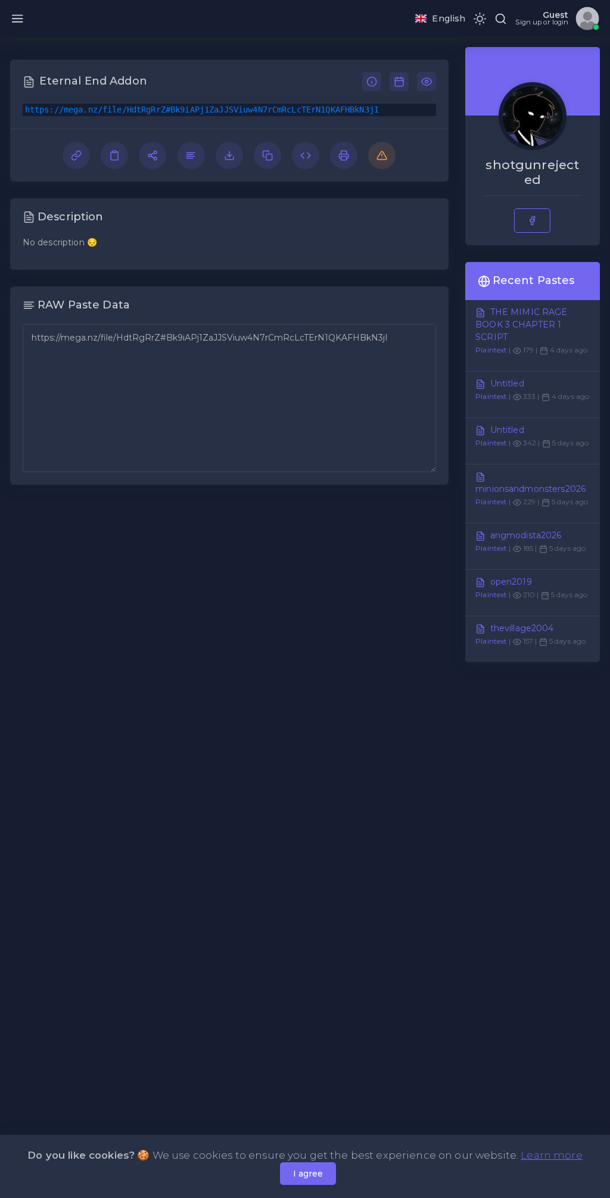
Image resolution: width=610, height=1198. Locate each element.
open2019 (511, 581)
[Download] (230, 154)
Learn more (551, 1155)
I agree (308, 1173)
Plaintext (491, 349)
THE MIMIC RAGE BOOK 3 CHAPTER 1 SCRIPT (521, 324)
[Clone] (269, 154)
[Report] (382, 154)
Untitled (507, 383)
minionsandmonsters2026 (530, 488)
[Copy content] (115, 154)
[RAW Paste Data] (192, 154)
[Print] (345, 154)
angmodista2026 (526, 535)
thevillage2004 (522, 628)
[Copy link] (77, 154)
